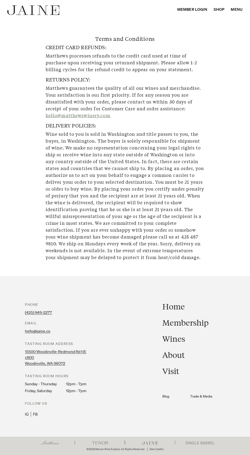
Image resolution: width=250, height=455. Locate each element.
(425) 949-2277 (38, 312)
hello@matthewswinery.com (78, 115)
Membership (185, 323)
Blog (165, 396)
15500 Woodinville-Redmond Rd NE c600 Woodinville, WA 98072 (55, 357)
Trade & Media (201, 396)
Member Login (192, 9)
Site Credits (157, 449)
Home (173, 306)
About (173, 355)
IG (27, 414)
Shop (219, 9)
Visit (170, 371)
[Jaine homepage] (33, 10)
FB (35, 414)
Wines (173, 339)
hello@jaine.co (37, 331)
